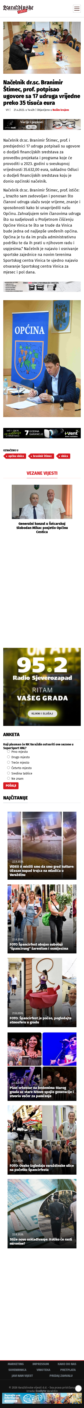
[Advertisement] (42, 590)
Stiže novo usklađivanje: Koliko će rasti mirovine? (41, 1241)
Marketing (16, 1364)
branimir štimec (42, 456)
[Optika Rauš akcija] (42, 124)
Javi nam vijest (22, 1376)
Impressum (41, 1364)
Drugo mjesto (20, 757)
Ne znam (17, 779)
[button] (6, 509)
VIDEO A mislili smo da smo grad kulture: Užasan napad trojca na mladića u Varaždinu (42, 870)
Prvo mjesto (19, 752)
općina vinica (16, 456)
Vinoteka (43, 1370)
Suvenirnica (17, 1370)
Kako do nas (67, 1364)
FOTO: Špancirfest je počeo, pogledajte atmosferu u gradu (41, 1020)
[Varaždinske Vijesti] (18, 7)
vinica (64, 456)
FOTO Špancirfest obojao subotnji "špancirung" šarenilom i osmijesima (39, 946)
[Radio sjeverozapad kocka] (42, 687)
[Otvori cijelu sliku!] (42, 47)
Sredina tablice (21, 773)
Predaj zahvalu (61, 1376)
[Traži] (48, 8)
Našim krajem (61, 109)
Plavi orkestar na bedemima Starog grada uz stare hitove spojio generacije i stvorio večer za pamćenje (42, 1092)
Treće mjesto (20, 763)
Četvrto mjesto (21, 768)
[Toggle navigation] (77, 9)
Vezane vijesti (42, 473)
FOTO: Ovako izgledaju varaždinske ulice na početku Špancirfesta (42, 1168)
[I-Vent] (42, 433)
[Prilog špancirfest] (42, 1398)
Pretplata (68, 1370)
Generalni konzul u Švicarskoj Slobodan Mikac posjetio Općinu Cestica (42, 528)
